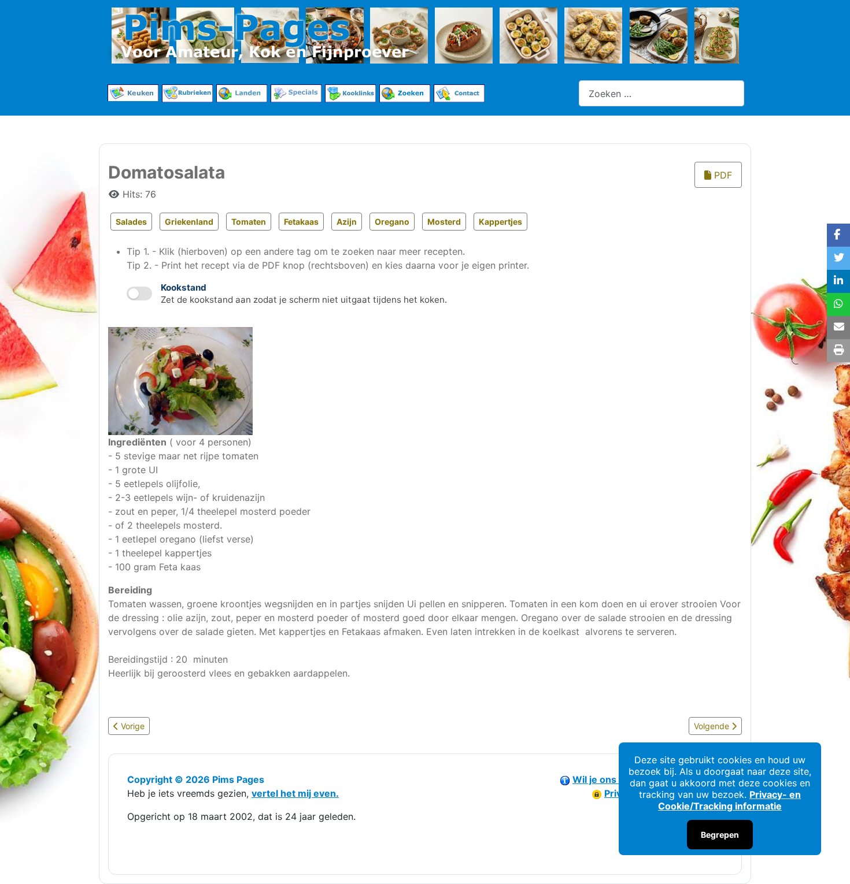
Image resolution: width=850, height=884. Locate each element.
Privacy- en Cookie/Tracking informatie (729, 800)
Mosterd (444, 221)
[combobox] (661, 93)
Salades (131, 221)
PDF (721, 175)
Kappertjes (500, 221)
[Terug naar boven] (830, 862)
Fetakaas (301, 221)
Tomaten (248, 221)
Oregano (392, 221)
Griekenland (189, 221)
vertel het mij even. (295, 793)
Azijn (347, 221)
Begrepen (720, 835)
